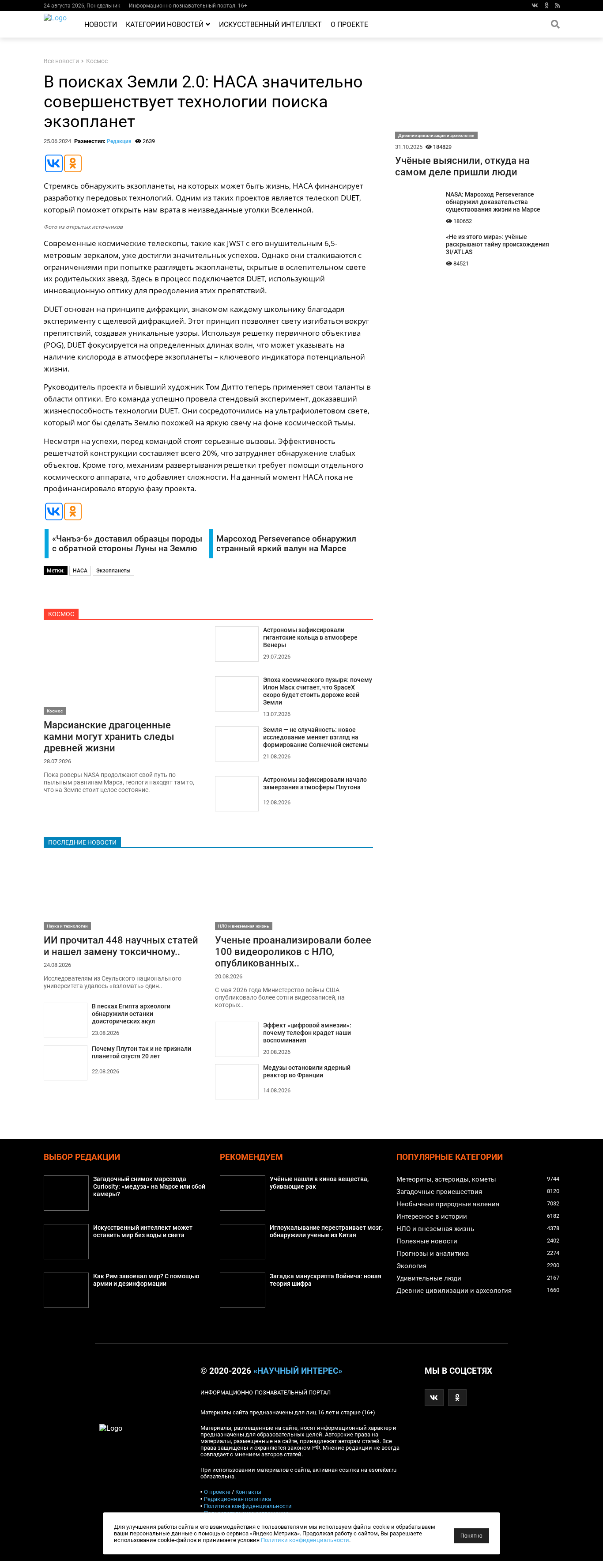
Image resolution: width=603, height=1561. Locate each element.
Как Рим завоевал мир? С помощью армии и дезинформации (146, 1280)
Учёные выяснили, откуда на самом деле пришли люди (462, 166)
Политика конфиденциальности (248, 1506)
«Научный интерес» (297, 1371)
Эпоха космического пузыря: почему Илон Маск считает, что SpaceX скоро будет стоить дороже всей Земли (317, 691)
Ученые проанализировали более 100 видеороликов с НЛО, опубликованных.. (293, 951)
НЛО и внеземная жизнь (243, 926)
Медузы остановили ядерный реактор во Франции (306, 1071)
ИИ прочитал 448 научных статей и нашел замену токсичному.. (121, 945)
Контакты (248, 1492)
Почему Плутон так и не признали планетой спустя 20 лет (141, 1052)
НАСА (80, 571)
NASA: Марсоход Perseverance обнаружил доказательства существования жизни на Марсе (493, 202)
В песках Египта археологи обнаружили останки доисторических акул (131, 1014)
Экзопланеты (113, 571)
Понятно (471, 1536)
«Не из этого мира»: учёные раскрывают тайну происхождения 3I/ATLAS (497, 244)
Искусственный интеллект (270, 24)
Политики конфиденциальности (305, 1540)
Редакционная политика (237, 1499)
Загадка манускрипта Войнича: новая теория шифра (325, 1280)
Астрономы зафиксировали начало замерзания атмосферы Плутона (315, 783)
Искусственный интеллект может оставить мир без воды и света (142, 1231)
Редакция (119, 141)
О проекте (349, 24)
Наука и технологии (67, 926)
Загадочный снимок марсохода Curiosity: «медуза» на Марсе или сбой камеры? (149, 1186)
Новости (100, 24)
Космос (97, 61)
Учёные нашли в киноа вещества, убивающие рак (319, 1182)
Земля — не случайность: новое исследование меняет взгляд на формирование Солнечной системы (316, 737)
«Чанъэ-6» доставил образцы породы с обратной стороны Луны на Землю (127, 543)
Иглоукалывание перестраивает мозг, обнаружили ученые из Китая (326, 1231)
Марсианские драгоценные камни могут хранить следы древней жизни (109, 736)
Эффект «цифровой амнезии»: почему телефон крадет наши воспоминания (307, 1033)
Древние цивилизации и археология (436, 135)
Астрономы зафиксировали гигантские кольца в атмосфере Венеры (310, 637)
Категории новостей (165, 24)
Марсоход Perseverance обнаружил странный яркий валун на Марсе (286, 543)
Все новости (61, 61)
